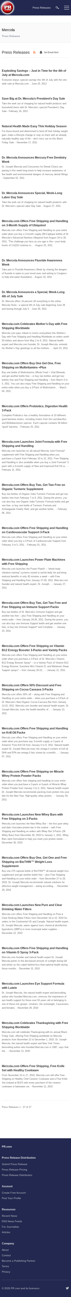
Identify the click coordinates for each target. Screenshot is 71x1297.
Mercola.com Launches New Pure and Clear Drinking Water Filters (32, 907)
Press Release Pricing (14, 1169)
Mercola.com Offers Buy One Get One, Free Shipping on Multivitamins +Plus (31, 365)
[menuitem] (57, 7)
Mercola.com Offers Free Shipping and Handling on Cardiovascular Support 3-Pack (35, 530)
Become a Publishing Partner (18, 1260)
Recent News (9, 1215)
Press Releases (11, 36)
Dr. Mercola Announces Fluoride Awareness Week (32, 262)
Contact (6, 1255)
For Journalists (10, 1226)
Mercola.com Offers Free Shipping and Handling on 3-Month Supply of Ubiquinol (35, 223)
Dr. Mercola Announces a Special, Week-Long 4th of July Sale (33, 294)
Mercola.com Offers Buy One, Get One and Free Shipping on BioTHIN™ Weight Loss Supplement (34, 862)
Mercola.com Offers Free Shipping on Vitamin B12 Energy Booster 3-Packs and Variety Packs (34, 648)
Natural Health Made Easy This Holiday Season (34, 126)
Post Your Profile (11, 1198)
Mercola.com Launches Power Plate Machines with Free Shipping (33, 561)
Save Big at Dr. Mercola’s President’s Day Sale (33, 98)
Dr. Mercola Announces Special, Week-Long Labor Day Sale (32, 195)
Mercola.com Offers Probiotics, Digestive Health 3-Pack (35, 408)
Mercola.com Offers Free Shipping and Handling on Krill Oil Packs (35, 730)
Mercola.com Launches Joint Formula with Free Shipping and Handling (34, 443)
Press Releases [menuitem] (42, 7)
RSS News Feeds (12, 1221)
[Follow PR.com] (67, 1288)
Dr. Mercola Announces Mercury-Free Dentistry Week (34, 159)
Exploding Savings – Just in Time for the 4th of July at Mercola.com (34, 72)
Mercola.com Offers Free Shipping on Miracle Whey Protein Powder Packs (33, 773)
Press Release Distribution (17, 1175)
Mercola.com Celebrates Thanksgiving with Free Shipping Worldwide (35, 1025)
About (5, 1249)
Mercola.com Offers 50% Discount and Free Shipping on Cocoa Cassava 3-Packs (31, 687)
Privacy (6, 1271)
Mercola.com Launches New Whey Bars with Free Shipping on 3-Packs (32, 816)
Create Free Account (14, 1192)
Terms (5, 1266)
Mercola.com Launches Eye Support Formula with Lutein (33, 985)
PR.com (15, 1288)
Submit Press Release (14, 1164)
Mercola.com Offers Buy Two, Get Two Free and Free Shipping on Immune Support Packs (34, 605)
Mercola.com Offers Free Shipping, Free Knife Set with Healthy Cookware (33, 1068)
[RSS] (35, 52)
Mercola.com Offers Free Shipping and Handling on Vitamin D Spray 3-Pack (35, 950)
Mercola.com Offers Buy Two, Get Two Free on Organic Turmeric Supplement (33, 487)
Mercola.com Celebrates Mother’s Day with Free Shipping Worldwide (34, 326)
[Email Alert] (41, 52)
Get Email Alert (51, 52)
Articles (6, 1232)
